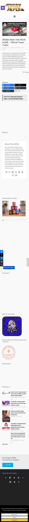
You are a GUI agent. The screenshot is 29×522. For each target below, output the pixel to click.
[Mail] (6, 172)
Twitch (7, 166)
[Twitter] (16, 172)
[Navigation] (14, 16)
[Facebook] (9, 172)
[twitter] (18, 478)
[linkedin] (14, 482)
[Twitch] (13, 175)
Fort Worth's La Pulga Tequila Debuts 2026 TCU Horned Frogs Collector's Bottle (18, 403)
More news (5, 444)
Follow (8, 464)
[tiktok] (6, 478)
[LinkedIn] (12, 172)
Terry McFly (17, 47)
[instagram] (10, 482)
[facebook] (23, 478)
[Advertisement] (14, 116)
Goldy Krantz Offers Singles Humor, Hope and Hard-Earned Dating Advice (18, 412)
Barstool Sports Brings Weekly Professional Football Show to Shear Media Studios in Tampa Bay (18, 436)
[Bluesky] (16, 175)
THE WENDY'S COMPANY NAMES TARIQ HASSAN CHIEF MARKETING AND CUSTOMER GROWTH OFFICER (18, 426)
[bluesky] (14, 478)
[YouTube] (19, 172)
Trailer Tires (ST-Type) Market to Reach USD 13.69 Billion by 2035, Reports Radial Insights (18, 393)
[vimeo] (19, 482)
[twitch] (10, 478)
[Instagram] (22, 172)
